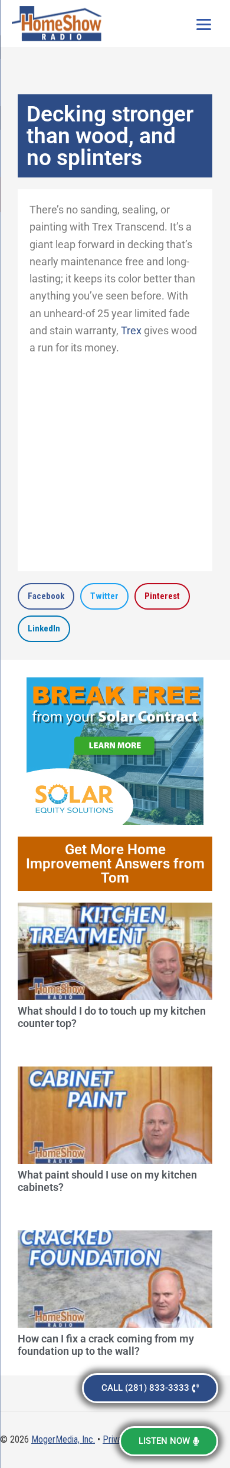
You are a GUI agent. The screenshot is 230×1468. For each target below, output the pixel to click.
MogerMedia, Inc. (63, 1439)
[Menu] (203, 23)
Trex (131, 330)
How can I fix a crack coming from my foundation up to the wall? (106, 1345)
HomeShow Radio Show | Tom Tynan (59, 23)
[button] (46, 596)
